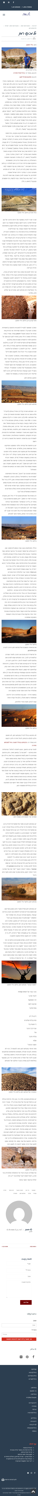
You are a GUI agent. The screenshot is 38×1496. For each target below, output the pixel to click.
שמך (34, 1321)
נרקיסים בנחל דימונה (20, 742)
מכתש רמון (22, 1193)
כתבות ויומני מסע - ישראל (12, 26)
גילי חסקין (29, 45)
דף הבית (34, 26)
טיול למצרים (32, 1379)
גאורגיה (34, 1406)
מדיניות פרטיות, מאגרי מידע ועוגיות (21, 1450)
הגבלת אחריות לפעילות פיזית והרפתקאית (19, 1459)
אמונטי (33, 1190)
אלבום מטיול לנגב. (25, 77)
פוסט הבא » (5, 1246)
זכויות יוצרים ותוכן (26, 1452)
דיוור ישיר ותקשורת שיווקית (24, 1461)
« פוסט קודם (33, 1246)
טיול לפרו (33, 1394)
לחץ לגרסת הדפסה (10, 1479)
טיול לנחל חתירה (19, 73)
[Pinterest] (27, 1357)
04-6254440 (16, 7)
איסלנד (34, 1431)
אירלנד (34, 1409)
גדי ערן (27, 1190)
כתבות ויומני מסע (25, 26)
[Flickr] (21, 1357)
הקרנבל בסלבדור (31, 1397)
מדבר (29, 1193)
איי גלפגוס (33, 1391)
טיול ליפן (33, 1418)
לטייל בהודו (32, 1424)
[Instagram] (31, 1473)
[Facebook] (33, 1357)
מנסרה (15, 1193)
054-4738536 (27, 7)
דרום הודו (33, 1421)
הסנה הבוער (19, 1190)
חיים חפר (11, 1190)
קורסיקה (33, 1369)
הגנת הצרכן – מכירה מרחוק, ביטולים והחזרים (18, 1456)
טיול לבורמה (32, 1372)
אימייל (34, 1330)
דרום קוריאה (32, 1403)
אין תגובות (23, 39)
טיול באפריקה (32, 1376)
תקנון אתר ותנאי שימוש (25, 1454)
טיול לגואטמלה (31, 1428)
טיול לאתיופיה (32, 1412)
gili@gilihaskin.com (30, 1488)
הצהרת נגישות (27, 1448)
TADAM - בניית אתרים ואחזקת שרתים (26, 1492)
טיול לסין (33, 1387)
